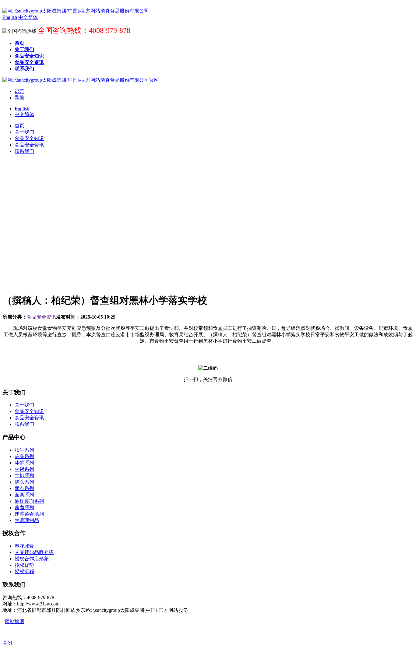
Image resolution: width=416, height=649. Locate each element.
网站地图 (14, 621)
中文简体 (24, 114)
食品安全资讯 (41, 316)
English (22, 108)
